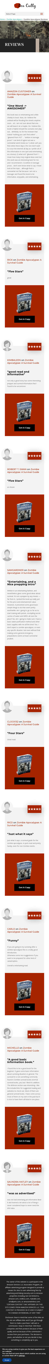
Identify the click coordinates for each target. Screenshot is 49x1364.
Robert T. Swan (17, 469)
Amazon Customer (19, 91)
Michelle (13, 1048)
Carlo (11, 929)
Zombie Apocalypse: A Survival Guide (23, 361)
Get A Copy (24, 218)
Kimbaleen (14, 360)
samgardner (15, 570)
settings (22, 1356)
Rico (10, 822)
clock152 (12, 721)
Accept (7, 1360)
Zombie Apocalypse (14, 19)
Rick (10, 260)
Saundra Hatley (17, 1182)
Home (2, 19)
